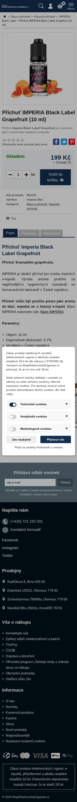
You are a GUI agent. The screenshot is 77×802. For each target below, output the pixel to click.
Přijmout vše (55, 439)
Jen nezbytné (21, 439)
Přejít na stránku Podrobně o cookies (39, 447)
